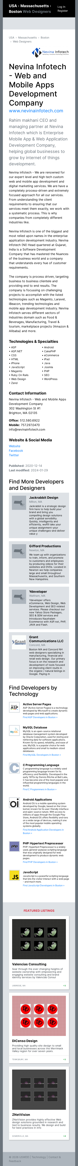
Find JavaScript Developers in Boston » (43, 885)
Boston (30, 11)
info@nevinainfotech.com (27, 429)
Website (14, 446)
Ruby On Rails (19, 375)
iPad (47, 359)
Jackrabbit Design (43, 497)
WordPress (50, 379)
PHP (46, 371)
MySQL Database (35, 727)
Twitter (14, 455)
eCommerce (51, 355)
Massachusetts (35, 6)
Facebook (16, 450)
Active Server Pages (37, 704)
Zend (14, 383)
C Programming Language (41, 765)
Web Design (18, 379)
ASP (13, 347)
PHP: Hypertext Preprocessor (43, 843)
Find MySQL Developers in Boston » (42, 754)
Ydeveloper (38, 591)
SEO (46, 375)
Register (63, 10)
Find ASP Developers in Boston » (40, 717)
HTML (15, 359)
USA (13, 6)
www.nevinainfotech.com (36, 110)
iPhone (15, 363)
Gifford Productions (45, 546)
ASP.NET (16, 351)
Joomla (48, 367)
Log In (61, 6)
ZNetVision (21, 1115)
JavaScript (18, 367)
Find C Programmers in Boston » (39, 789)
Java (47, 363)
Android (49, 347)
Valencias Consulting (29, 964)
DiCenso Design (24, 1041)
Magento (16, 371)
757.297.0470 (30, 425)
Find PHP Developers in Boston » (40, 862)
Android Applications (37, 799)
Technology (39, 1157)
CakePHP (50, 351)
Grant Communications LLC (46, 639)
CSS (13, 355)
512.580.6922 (30, 420)
